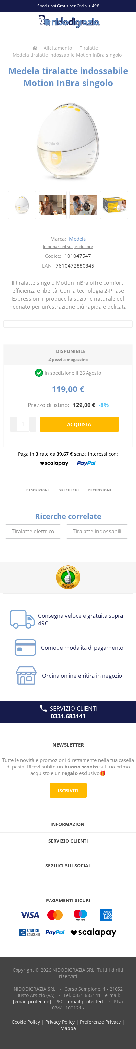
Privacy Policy (60, 1022)
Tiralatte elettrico (33, 531)
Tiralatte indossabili (97, 531)
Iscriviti (68, 790)
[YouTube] (68, 879)
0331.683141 (68, 716)
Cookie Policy (26, 1022)
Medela (77, 238)
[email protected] (32, 1001)
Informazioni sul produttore (68, 246)
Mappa (68, 1028)
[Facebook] (55, 879)
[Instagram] (80, 879)
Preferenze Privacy (100, 1022)
